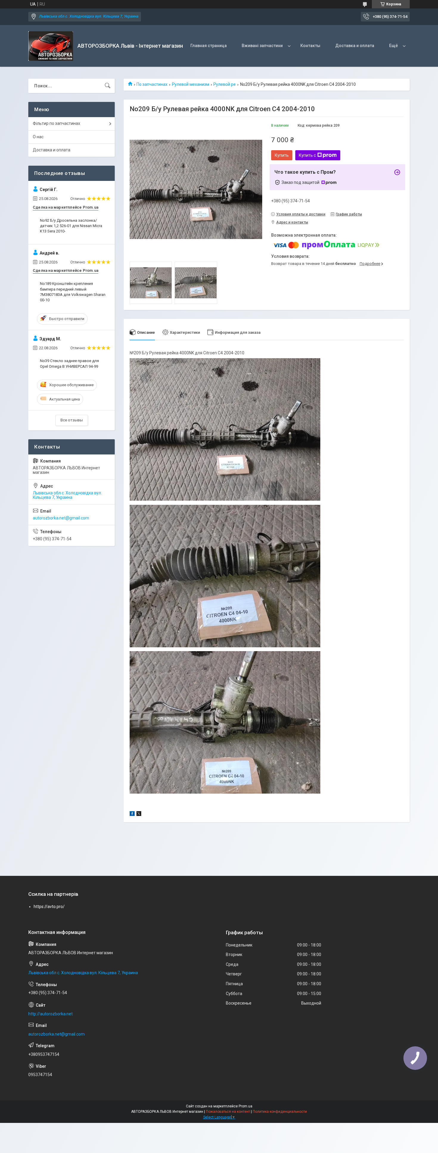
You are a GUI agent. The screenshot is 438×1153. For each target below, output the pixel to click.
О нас (38, 136)
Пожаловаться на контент (228, 1111)
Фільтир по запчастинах (56, 123)
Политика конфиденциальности (280, 1111)
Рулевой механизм (190, 84)
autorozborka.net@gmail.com (61, 518)
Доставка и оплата (354, 45)
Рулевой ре (224, 84)
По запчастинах (151, 84)
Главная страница (208, 45)
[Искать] (107, 86)
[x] (138, 814)
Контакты (310, 45)
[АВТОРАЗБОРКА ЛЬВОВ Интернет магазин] (50, 46)
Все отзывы (71, 420)
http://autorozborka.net (50, 1013)
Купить (282, 155)
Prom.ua (245, 1106)
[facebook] (132, 814)
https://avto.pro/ (49, 906)
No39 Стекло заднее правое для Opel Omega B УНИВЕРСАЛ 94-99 (69, 363)
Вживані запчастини (262, 45)
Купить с (307, 155)
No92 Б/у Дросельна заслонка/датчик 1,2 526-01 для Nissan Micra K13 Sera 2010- (71, 225)
